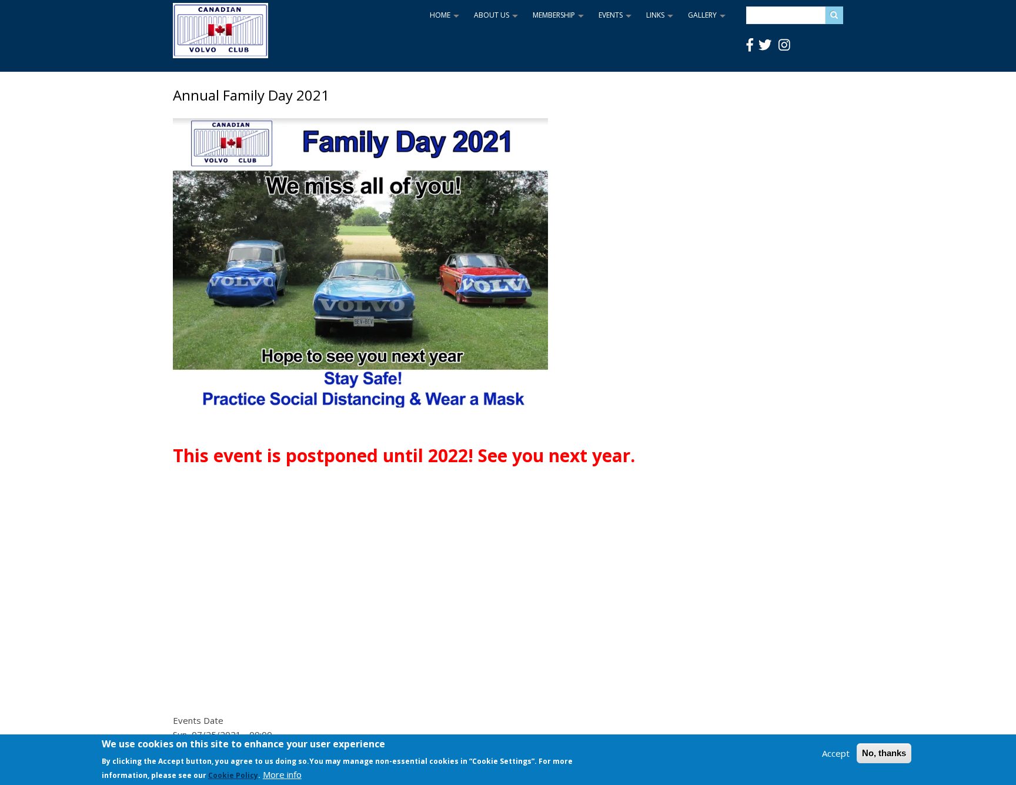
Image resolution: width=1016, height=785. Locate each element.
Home (446, 19)
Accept (836, 753)
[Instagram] (784, 45)
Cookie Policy (233, 775)
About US (497, 19)
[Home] (220, 54)
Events (616, 19)
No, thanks (884, 753)
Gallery (708, 19)
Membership (560, 19)
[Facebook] (750, 45)
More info (282, 774)
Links (661, 19)
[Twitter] (765, 45)
